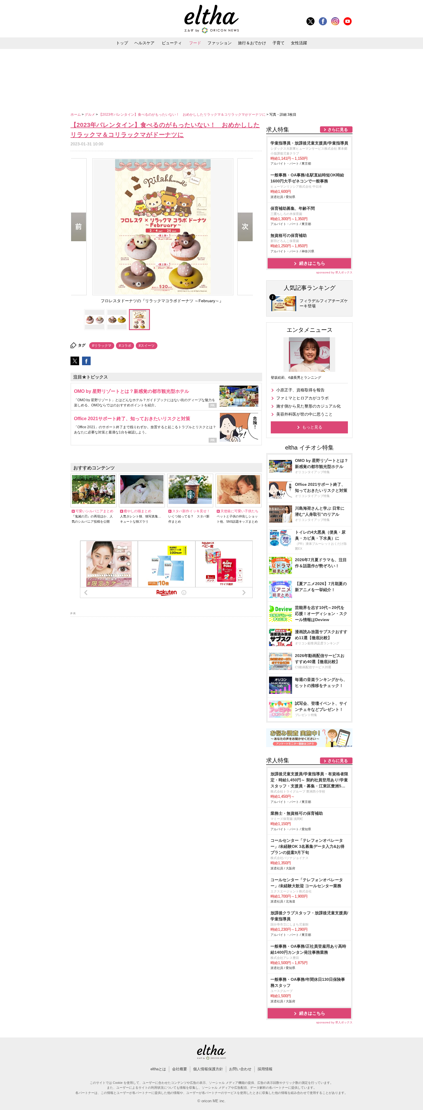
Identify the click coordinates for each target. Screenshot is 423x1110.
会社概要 (179, 1069)
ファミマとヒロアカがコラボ (302, 398)
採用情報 (265, 1069)
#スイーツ (147, 346)
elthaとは (158, 1069)
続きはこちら (312, 263)
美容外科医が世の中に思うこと (304, 414)
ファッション (219, 43)
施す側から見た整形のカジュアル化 (308, 406)
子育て (279, 43)
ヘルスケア (144, 43)
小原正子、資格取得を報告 (300, 390)
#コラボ (125, 346)
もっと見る (312, 427)
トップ (122, 43)
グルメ (90, 115)
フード (195, 43)
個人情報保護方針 (208, 1069)
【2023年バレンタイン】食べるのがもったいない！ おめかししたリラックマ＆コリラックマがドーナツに (182, 115)
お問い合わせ (240, 1069)
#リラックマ (101, 346)
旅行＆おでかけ (252, 43)
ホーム (76, 115)
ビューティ (172, 43)
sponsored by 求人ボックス (334, 272)
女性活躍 (299, 43)
